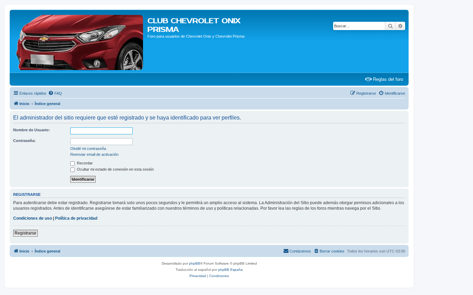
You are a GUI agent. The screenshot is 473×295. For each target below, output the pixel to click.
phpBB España (230, 270)
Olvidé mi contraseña (88, 148)
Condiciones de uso (32, 218)
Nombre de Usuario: (31, 130)
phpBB (194, 263)
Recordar (84, 163)
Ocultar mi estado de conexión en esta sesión (115, 169)
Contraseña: (24, 141)
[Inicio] (79, 41)
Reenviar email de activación (94, 154)
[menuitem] (55, 93)
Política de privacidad (76, 218)
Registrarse (25, 233)
